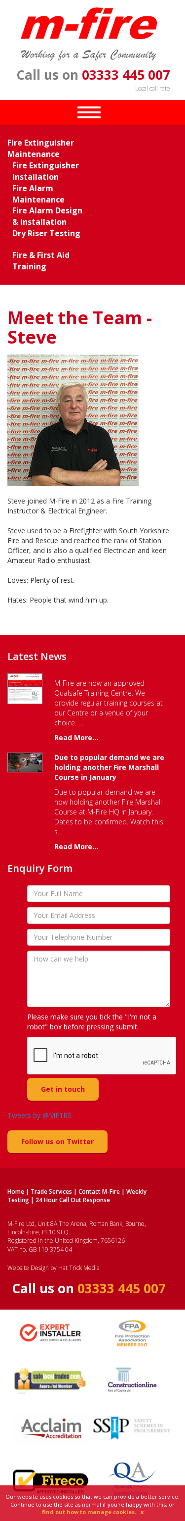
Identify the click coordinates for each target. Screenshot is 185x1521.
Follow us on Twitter (57, 1141)
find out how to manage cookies (88, 1512)
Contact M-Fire (99, 1191)
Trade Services (51, 1191)
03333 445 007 (126, 75)
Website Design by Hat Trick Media (53, 1268)
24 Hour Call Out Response (73, 1200)
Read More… (76, 737)
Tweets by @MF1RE (39, 1115)
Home (15, 1191)
